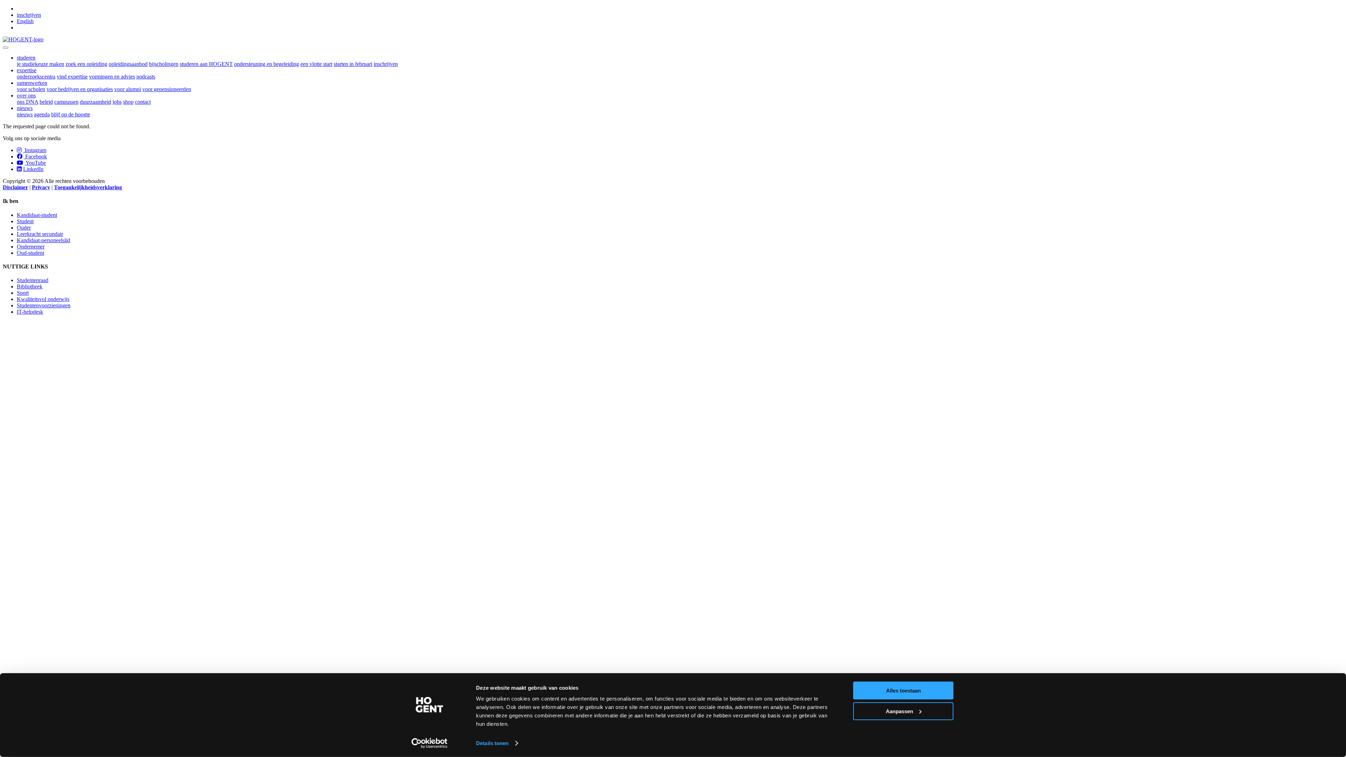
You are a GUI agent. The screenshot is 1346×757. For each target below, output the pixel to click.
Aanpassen (899, 711)
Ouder (24, 228)
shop (128, 102)
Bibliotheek (29, 286)
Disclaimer (15, 187)
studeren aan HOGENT (206, 64)
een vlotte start (316, 64)
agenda (42, 114)
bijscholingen (163, 64)
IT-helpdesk (30, 312)
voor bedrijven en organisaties (80, 89)
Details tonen (492, 743)
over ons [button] (26, 95)
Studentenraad (32, 280)
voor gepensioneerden (166, 89)
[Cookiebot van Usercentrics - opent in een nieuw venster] (429, 743)
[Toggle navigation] (5, 48)
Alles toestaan (903, 691)
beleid (46, 102)
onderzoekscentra (36, 77)
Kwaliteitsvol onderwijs (43, 299)
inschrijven (29, 15)
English (25, 21)
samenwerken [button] (32, 83)
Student (25, 221)
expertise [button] (26, 70)
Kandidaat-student (37, 215)
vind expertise (72, 77)
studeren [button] (26, 58)
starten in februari (353, 64)
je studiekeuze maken (40, 64)
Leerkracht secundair (40, 234)
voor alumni (127, 89)
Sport (23, 293)
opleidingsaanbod (128, 64)
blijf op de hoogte (70, 114)
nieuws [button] (25, 108)
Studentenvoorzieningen (43, 305)
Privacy (41, 187)
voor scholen (31, 89)
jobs (117, 102)
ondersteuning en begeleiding (266, 64)
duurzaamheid (95, 102)
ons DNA (27, 102)
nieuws (25, 114)
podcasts (145, 77)
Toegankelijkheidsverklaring (88, 187)
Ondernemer (31, 247)
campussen (66, 102)
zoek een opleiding (86, 64)
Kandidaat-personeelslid (43, 240)
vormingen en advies (112, 77)
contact (143, 102)
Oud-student (30, 253)
